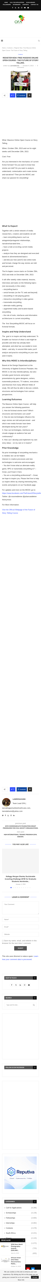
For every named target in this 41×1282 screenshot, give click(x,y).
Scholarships (30, 2)
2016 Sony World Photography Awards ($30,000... (17, 1247)
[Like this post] (13, 95)
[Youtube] (25, 7)
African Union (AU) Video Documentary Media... (16, 1261)
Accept (35, 1277)
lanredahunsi (14, 65)
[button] (4, 868)
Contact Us (34, 4)
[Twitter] (15, 8)
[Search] (39, 41)
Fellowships (7, 4)
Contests (25, 4)
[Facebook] (12, 7)
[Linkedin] (18, 7)
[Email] (28, 7)
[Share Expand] (29, 95)
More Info (21, 1280)
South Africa (21, 1233)
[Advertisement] (21, 30)
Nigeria (21, 1238)
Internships (16, 4)
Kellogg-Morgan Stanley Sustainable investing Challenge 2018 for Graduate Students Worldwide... (20, 878)
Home (6, 2)
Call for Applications (17, 2)
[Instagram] (21, 7)
